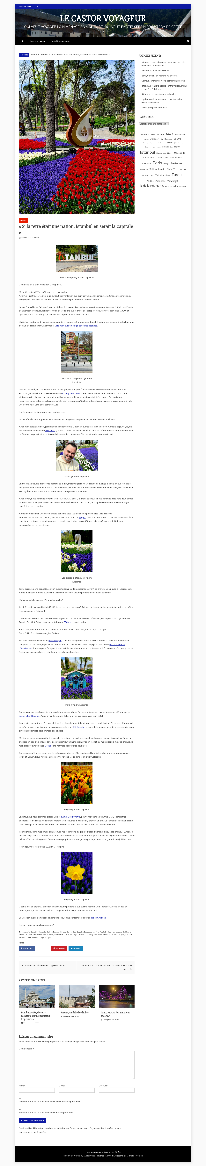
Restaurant (177, 163)
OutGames (146, 163)
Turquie (23, 220)
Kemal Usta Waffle (70, 816)
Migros (82, 517)
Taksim (170, 169)
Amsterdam (179, 134)
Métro (159, 157)
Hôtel (177, 146)
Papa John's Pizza (105, 935)
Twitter (44, 948)
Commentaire (26, 1048)
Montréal (151, 157)
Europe (159, 147)
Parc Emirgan (119, 935)
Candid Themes (135, 1155)
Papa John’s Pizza (71, 393)
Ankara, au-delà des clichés (75, 1012)
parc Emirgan (55, 640)
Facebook (27, 948)
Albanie (160, 134)
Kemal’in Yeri (48, 935)
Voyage (172, 181)
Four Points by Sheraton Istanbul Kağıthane (113, 932)
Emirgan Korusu (59, 932)
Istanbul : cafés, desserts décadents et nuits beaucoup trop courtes (35, 1016)
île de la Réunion (150, 185)
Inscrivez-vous (37, 40)
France (165, 146)
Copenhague (171, 143)
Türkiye (41, 937)
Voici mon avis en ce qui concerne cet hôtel (76, 325)
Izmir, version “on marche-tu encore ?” (160, 75)
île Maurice (167, 186)
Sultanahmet (156, 169)
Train (152, 175)
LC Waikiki (78, 727)
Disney (180, 143)
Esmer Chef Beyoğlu (29, 715)
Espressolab (89, 932)
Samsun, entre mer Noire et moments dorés (163, 80)
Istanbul (22, 935)
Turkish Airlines (98, 917)
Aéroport (154, 139)
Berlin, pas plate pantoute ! (155, 107)
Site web (103, 1085)
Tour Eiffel (145, 175)
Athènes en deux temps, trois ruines (159, 94)
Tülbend (68, 622)
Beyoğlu (34, 932)
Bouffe (177, 138)
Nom (22, 1085)
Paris (157, 162)
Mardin (170, 153)
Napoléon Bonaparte (88, 935)
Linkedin (76, 948)
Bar (162, 139)
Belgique (168, 139)
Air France (151, 135)
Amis (169, 134)
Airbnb (143, 134)
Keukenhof (58, 935)
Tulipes (22, 937)
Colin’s (48, 745)
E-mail (63, 1085)
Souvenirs (143, 169)
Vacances (160, 180)
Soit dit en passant (60, 40)
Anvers (146, 139)
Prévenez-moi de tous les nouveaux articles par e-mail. (46, 1112)
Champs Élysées (150, 143)
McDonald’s (179, 153)
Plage (166, 163)
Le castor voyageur (103, 18)
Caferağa (42, 932)
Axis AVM (50, 430)
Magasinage (161, 153)
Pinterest (60, 948)
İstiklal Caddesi (179, 186)
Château (161, 143)
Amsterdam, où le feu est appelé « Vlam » (44, 965)
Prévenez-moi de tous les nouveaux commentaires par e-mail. (50, 1101)
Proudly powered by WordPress (79, 1155)
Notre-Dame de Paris (172, 157)
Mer (144, 158)
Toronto (181, 169)
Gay (171, 147)
